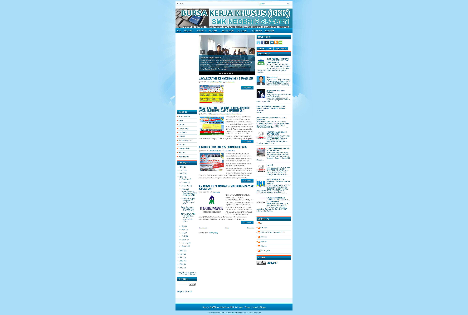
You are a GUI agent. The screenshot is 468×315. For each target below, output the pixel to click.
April (183, 236)
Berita (181, 120)
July (183, 226)
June (184, 229)
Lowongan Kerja (184, 148)
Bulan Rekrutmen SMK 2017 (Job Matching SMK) (187, 209)
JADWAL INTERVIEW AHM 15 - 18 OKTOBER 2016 (278, 149)
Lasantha (234, 312)
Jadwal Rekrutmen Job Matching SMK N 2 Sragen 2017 (189, 193)
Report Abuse (184, 291)
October (185, 182)
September (186, 186)
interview (182, 136)
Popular (261, 49)
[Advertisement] (187, 71)
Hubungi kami (183, 128)
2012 (182, 264)
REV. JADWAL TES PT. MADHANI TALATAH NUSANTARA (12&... (188, 217)
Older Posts (250, 228)
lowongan (182, 144)
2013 (182, 261)
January (185, 246)
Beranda (180, 4)
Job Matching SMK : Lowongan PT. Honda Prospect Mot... (188, 201)
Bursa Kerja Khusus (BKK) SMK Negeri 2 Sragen (232, 307)
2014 (182, 258)
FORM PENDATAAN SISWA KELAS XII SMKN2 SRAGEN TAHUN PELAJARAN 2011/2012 (271, 108)
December (186, 179)
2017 (182, 177)
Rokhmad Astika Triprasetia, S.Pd (272, 232)
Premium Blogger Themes (245, 312)
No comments (230, 82)
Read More (247, 88)
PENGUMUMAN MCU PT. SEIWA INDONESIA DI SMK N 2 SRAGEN (278, 181)
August (184, 189)
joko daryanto (265, 251)
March (184, 239)
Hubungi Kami (269, 30)
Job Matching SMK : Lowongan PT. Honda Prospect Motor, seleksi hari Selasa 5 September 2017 (224, 109)
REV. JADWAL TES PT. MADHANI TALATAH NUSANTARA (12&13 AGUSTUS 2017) (226, 187)
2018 (182, 174)
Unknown (263, 237)
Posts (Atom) (213, 233)
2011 (182, 267)
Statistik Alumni (256, 30)
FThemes (216, 312)
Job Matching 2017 (185, 140)
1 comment (216, 192)
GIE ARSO (264, 228)
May (183, 233)
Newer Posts (203, 228)
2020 (182, 167)
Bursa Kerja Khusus (210, 57)
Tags (270, 49)
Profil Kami (188, 30)
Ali (261, 223)
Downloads (201, 30)
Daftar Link (213, 30)
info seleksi (183, 132)
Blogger (192, 274)
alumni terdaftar (184, 116)
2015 (182, 254)
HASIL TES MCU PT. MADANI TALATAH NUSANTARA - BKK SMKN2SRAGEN (278, 61)
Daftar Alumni (242, 30)
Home (179, 30)
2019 (182, 170)
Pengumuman (184, 156)
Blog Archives (281, 49)
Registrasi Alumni (228, 30)
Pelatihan (182, 152)
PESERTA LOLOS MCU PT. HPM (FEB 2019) (277, 133)
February (185, 243)
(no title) (270, 165)
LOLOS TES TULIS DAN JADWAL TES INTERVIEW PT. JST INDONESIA (278, 199)
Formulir (182, 124)
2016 (182, 251)
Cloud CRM (257, 312)
